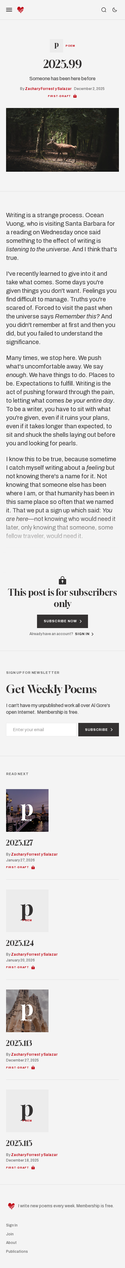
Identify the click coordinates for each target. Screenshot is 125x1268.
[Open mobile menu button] (9, 10)
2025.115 (19, 1143)
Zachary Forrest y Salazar (48, 89)
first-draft (59, 96)
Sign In (12, 1225)
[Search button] (104, 9)
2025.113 (19, 1043)
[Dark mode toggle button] (114, 9)
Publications (17, 1251)
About (11, 1243)
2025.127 (19, 843)
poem (70, 45)
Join (10, 1234)
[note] (75, 96)
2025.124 (20, 943)
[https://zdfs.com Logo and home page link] (20, 9)
